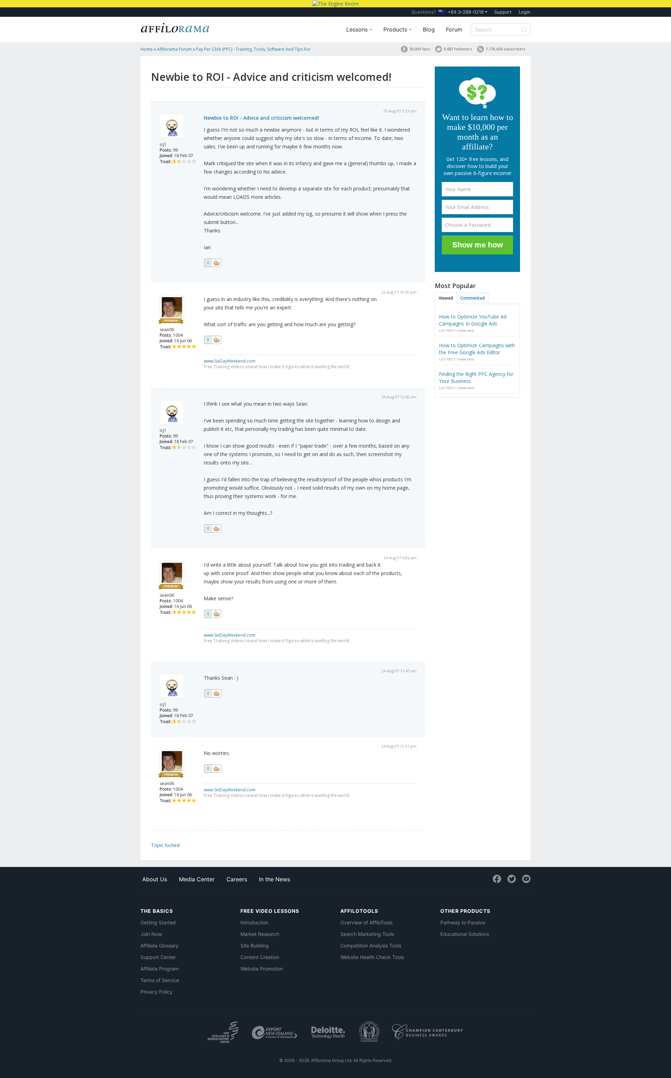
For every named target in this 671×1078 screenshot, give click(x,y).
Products (396, 29)
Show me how (477, 244)
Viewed (446, 298)
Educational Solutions (464, 934)
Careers (236, 879)
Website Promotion (261, 969)
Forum (454, 29)
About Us (154, 879)
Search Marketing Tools (367, 934)
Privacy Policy (156, 992)
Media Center (197, 879)
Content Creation (259, 957)
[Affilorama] (175, 27)
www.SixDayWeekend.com (229, 361)
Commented (472, 298)
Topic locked (165, 845)
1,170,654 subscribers (505, 48)
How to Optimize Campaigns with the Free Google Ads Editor (477, 349)
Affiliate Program (159, 969)
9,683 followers (458, 48)
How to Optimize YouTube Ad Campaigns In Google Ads (472, 320)
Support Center (158, 957)
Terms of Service (159, 980)
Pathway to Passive (462, 922)
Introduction (254, 922)
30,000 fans (420, 48)
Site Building (254, 945)
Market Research (259, 934)
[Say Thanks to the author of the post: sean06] (212, 340)
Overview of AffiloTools (366, 922)
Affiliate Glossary (159, 945)
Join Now (151, 934)
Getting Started (158, 922)
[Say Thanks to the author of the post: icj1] (212, 263)
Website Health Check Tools (372, 957)
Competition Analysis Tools (370, 945)
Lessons (357, 29)
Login (525, 12)
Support (503, 12)
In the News (274, 879)
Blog (429, 29)
